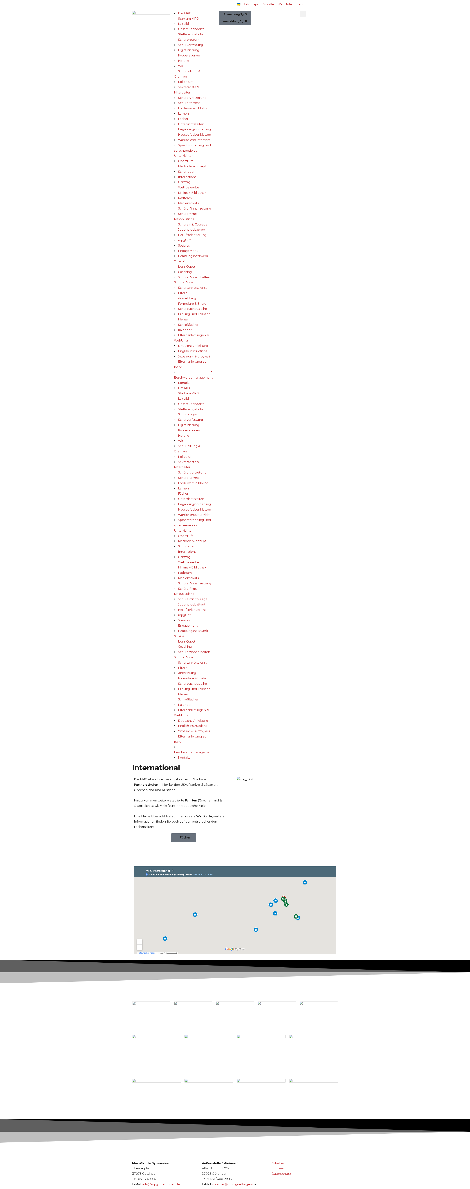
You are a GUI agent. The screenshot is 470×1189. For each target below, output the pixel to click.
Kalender (185, 330)
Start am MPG (188, 18)
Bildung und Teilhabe (194, 314)
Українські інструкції (194, 356)
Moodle (268, 4)
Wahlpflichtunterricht (194, 140)
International (187, 177)
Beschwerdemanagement (193, 377)
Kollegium (185, 82)
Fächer (183, 119)
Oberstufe (186, 161)
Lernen (183, 113)
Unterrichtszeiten (191, 124)
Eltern (182, 293)
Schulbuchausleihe (192, 309)
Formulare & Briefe (192, 303)
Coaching (185, 272)
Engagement (188, 251)
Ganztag (184, 182)
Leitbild (183, 23)
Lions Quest (186, 266)
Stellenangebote (190, 34)
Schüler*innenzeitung (194, 208)
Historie (183, 61)
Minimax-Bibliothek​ (192, 193)
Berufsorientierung (192, 235)
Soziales (184, 245)
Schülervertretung (192, 98)
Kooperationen (189, 55)
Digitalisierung (188, 50)
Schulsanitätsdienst (192, 287)
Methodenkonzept (192, 166)
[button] (303, 14)
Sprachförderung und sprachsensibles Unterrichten (192, 151)
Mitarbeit (278, 1163)
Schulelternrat (189, 103)
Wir (180, 66)
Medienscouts (188, 203)
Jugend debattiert (191, 229)
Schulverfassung (190, 45)
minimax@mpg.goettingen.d (233, 1184)
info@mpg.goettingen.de (161, 1184)
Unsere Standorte (191, 29)
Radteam (185, 198)
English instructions (192, 351)
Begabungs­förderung (194, 129)
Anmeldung (187, 298)
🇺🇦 (239, 4)
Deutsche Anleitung (193, 346)
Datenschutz (281, 1173)
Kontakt (184, 383)
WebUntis (285, 4)
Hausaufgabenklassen (194, 134)
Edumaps (251, 4)
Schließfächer (188, 324)
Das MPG (184, 13)
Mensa (183, 319)
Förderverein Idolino (193, 108)
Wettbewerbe (188, 187)
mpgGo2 (184, 240)
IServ (299, 4)
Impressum (280, 1168)
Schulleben (186, 171)
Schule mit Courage (192, 224)
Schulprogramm (190, 39)
